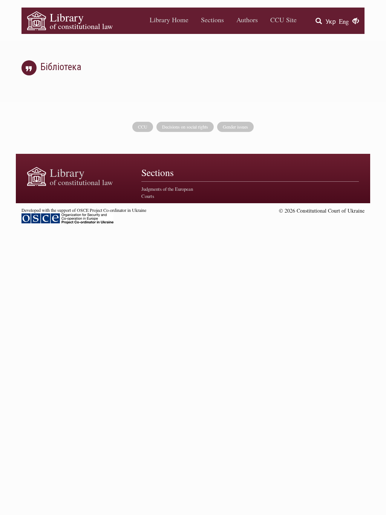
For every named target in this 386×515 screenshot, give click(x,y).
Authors (247, 19)
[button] (355, 21)
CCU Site (283, 19)
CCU (142, 127)
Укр (331, 21)
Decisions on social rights (185, 127)
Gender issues (235, 127)
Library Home (169, 19)
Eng (344, 21)
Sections (212, 19)
